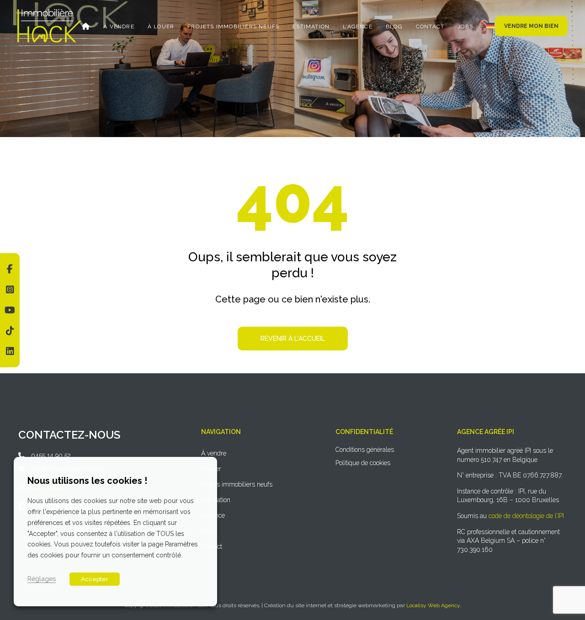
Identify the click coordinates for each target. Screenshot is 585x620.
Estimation (311, 26)
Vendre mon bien (531, 26)
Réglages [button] (41, 579)
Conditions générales (364, 449)
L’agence (357, 26)
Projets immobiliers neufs (233, 26)
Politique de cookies (362, 462)
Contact (430, 26)
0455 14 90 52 (51, 455)
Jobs (465, 26)
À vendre (118, 26)
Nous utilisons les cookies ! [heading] (87, 480)
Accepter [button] (94, 579)
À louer (161, 26)
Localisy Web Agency (433, 605)
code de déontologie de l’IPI (526, 515)
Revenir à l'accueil (293, 338)
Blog (394, 26)
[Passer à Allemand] (490, 25)
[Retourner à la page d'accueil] (49, 12)
